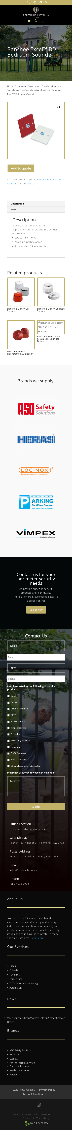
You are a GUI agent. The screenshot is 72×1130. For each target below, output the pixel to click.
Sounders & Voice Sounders (21, 90)
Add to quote (21, 168)
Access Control (18, 721)
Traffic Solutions (18, 753)
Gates (13, 696)
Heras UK (15, 746)
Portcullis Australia (19, 1066)
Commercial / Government (27, 86)
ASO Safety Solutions (20, 740)
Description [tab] (17, 203)
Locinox (14, 1058)
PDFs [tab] (13, 209)
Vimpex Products (18, 727)
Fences (14, 702)
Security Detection (19, 708)
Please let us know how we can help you (30, 772)
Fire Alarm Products (51, 86)
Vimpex (30, 183)
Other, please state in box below (26, 765)
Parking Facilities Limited (22, 1062)
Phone (14, 879)
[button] (59, 107)
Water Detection (18, 759)
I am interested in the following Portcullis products (31, 688)
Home (10, 86)
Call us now (36, 609)
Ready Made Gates (19, 1070)
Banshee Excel (43, 90)
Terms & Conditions (34, 1094)
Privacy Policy (47, 1089)
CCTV (13, 715)
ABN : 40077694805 (24, 1089)
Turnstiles (15, 734)
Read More (37, 938)
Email (14, 865)
